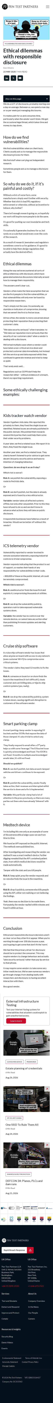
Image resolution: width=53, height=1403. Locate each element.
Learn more (16, 1020)
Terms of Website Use (33, 1358)
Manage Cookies (8, 1366)
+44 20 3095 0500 (10, 1286)
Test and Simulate (9, 1301)
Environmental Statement (11, 1358)
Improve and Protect (10, 1313)
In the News (33, 1307)
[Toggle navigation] (47, 6)
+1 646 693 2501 (36, 1286)
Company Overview (36, 1301)
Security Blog (7, 1336)
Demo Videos (7, 1342)
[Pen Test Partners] (22, 7)
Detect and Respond (10, 1307)
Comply (5, 1319)
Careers (31, 1319)
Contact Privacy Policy (30, 1362)
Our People (33, 1313)
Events (5, 1348)
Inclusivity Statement (10, 1362)
